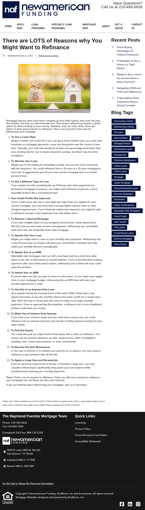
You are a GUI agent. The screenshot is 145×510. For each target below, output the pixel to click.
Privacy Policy (82, 428)
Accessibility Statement (88, 441)
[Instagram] (138, 504)
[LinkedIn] (130, 504)
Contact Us (136, 26)
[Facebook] (122, 504)
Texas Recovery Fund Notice (91, 435)
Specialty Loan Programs (62, 26)
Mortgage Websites (27, 497)
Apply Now (20, 26)
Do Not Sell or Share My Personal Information (28, 483)
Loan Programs (38, 26)
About (106, 26)
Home (8, 26)
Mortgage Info (89, 26)
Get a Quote (119, 26)
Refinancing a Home (48, 56)
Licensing (80, 422)
